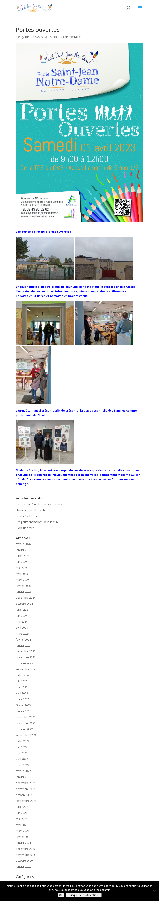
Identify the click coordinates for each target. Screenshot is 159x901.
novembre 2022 (26, 723)
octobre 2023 (24, 663)
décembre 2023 (25, 651)
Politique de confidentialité (83, 895)
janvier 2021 (23, 843)
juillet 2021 (22, 807)
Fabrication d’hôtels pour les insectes (39, 504)
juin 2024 (21, 615)
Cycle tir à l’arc (25, 528)
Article (54, 37)
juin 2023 (21, 681)
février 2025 (23, 586)
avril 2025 (22, 574)
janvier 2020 (23, 866)
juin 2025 (21, 562)
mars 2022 (22, 765)
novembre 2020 (26, 855)
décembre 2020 (25, 849)
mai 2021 (22, 819)
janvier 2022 (23, 777)
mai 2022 (22, 753)
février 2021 (23, 837)
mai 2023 (22, 687)
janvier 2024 (23, 645)
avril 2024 (22, 627)
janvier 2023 (23, 711)
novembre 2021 (26, 789)
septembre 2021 (26, 801)
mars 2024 (22, 633)
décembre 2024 (25, 597)
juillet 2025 (22, 556)
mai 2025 (22, 568)
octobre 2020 (24, 860)
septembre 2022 (26, 735)
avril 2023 (22, 693)
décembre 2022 (25, 717)
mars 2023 (22, 699)
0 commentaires (71, 37)
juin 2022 (21, 747)
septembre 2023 (26, 669)
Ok (60, 895)
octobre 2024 (24, 603)
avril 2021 (22, 825)
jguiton (25, 37)
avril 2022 (22, 759)
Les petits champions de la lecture (37, 522)
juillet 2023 (22, 675)
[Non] (154, 891)
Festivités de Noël (27, 516)
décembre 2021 (25, 783)
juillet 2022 (22, 741)
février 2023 (23, 705)
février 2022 (23, 771)
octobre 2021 (24, 795)
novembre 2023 (26, 657)
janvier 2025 (23, 591)
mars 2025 (22, 580)
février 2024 (23, 639)
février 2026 (23, 544)
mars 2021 (22, 830)
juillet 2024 (22, 609)
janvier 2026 (23, 550)
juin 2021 (21, 813)
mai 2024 (22, 621)
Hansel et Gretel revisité (31, 510)
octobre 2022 (24, 729)
